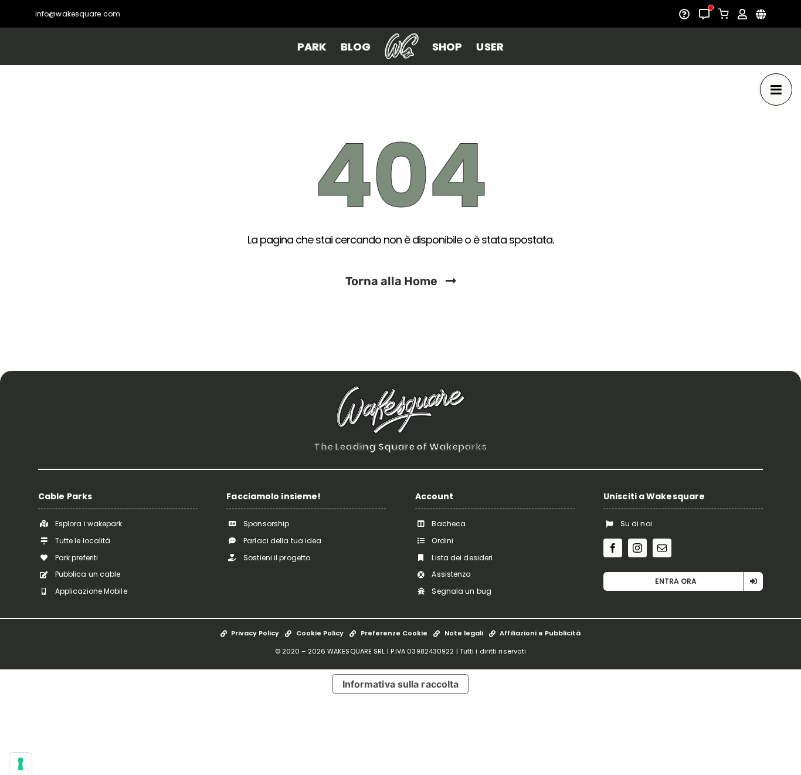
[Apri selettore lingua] (761, 14)
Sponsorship (266, 524)
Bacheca (449, 524)
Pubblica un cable (88, 574)
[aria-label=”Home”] (401, 46)
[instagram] (637, 548)
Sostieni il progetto (276, 558)
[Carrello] (723, 14)
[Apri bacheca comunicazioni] (704, 14)
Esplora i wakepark (89, 524)
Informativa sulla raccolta (400, 684)
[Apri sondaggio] (684, 14)
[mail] (662, 548)
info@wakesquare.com (77, 14)
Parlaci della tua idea (282, 541)
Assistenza (451, 574)
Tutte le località (83, 541)
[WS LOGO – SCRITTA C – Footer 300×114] (400, 390)
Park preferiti (76, 558)
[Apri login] (742, 14)
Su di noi (636, 524)
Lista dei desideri (462, 558)
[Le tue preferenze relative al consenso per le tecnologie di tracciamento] (20, 764)
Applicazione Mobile (91, 591)
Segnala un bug (461, 591)
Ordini (442, 541)
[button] (683, 581)
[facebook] (612, 548)
